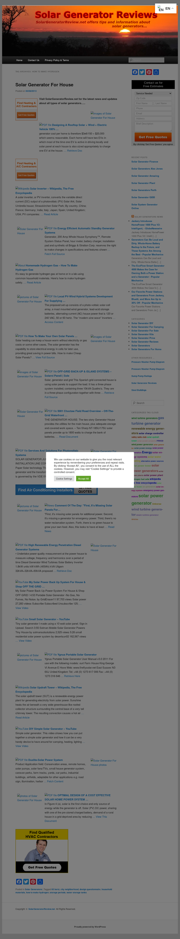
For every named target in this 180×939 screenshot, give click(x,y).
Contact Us (33, 60)
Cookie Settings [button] (64, 478)
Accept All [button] (83, 478)
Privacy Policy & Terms (57, 60)
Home (19, 60)
